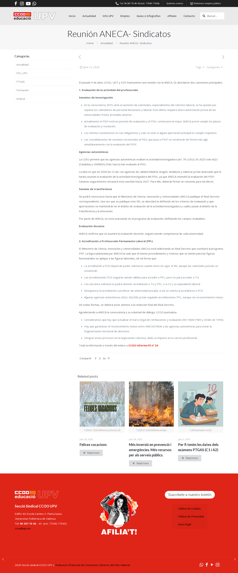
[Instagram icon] (217, 564)
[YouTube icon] (212, 564)
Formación (22, 90)
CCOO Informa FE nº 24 (143, 345)
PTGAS (20, 81)
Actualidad (107, 43)
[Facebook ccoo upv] (16, 3)
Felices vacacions (93, 444)
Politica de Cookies (189, 508)
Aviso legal (184, 524)
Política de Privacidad (191, 516)
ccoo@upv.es (23, 528)
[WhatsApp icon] (201, 564)
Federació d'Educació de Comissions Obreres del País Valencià (92, 565)
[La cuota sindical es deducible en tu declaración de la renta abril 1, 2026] (3, 559)
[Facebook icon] (207, 564)
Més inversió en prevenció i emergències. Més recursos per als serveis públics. (150, 449)
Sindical (20, 98)
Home (90, 43)
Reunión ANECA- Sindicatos (136, 43)
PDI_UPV (21, 73)
